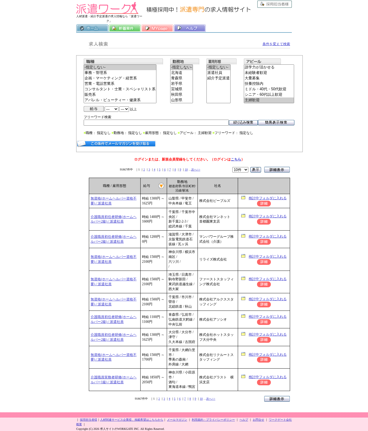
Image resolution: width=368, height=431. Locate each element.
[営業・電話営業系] (120, 84)
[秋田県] (181, 94)
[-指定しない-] (120, 67)
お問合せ (258, 419)
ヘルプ (190, 28)
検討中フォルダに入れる (268, 198)
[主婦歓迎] (269, 100)
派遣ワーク (107, 8)
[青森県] (181, 78)
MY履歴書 (157, 28)
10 (186, 169)
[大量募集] (269, 78)
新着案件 (125, 28)
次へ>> (195, 169)
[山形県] (181, 100)
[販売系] (120, 94)
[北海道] (181, 73)
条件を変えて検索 (276, 44)
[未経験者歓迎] (269, 73)
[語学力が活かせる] (269, 67)
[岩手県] (181, 84)
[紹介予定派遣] (218, 78)
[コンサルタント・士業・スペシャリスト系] (120, 89)
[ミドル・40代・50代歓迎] (269, 89)
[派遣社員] (218, 73)
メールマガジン (177, 419)
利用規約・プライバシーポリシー (213, 419)
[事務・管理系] (120, 73)
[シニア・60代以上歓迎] (269, 94)
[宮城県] (181, 89)
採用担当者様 (274, 4)
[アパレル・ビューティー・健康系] (120, 100)
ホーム (92, 28)
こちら (236, 159)
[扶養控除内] (269, 84)
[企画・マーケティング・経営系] (120, 78)
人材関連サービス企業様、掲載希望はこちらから (131, 419)
